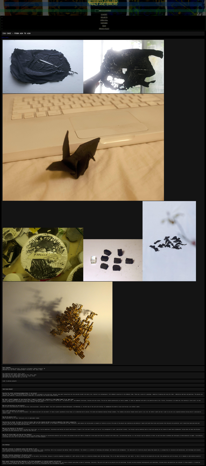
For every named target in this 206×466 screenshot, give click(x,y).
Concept (104, 14)
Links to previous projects (10, 381)
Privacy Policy (104, 28)
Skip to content (105, 10)
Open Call (104, 20)
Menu (97, 10)
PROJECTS (104, 17)
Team (104, 26)
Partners (104, 23)
